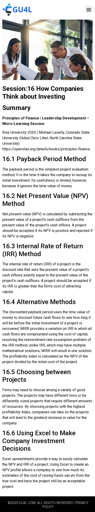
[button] (89, 9)
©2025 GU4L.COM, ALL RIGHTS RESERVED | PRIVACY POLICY (48, 505)
